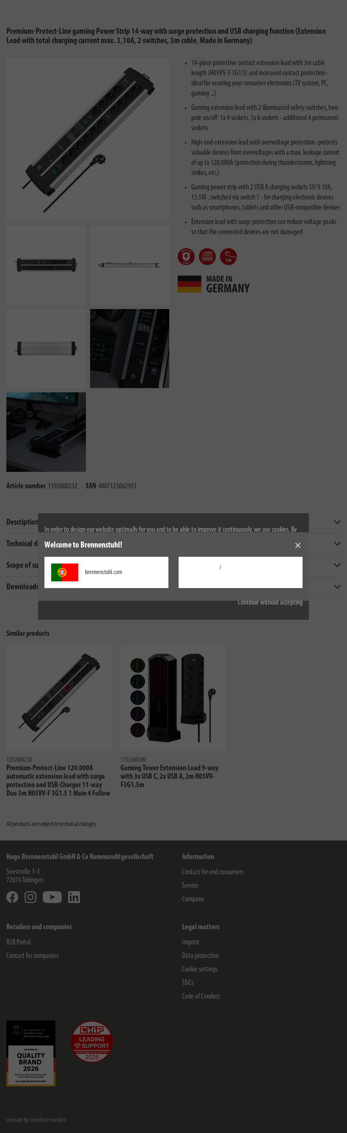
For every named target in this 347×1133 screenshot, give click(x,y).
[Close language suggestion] (298, 545)
